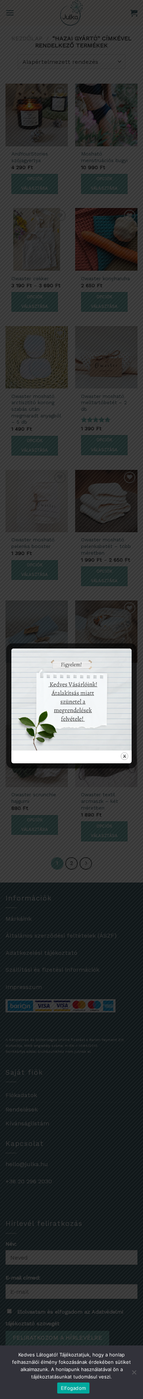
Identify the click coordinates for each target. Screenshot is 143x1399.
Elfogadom (73, 1388)
